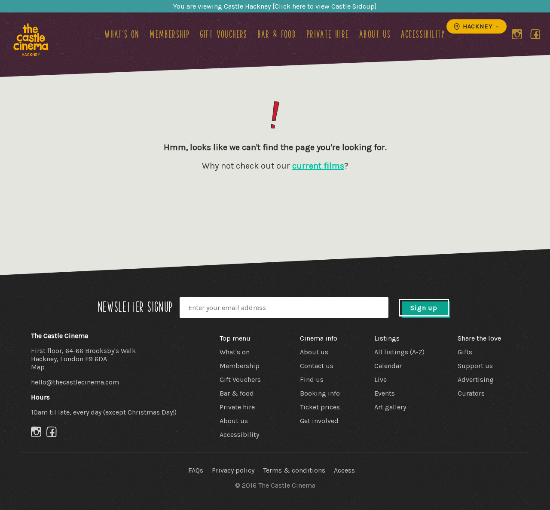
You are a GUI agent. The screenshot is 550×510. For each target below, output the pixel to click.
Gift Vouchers (224, 34)
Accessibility (423, 34)
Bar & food (276, 34)
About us (375, 34)
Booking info (320, 393)
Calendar (388, 366)
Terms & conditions (294, 470)
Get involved (319, 421)
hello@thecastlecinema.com (75, 382)
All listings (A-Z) (399, 352)
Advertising (476, 379)
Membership (169, 34)
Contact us (316, 366)
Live (380, 379)
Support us (475, 366)
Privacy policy (233, 470)
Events (384, 393)
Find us (312, 379)
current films (318, 166)
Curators (471, 393)
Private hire (327, 34)
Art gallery (390, 407)
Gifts (465, 352)
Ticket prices (320, 407)
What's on (122, 34)
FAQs (195, 470)
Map (38, 367)
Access (344, 470)
